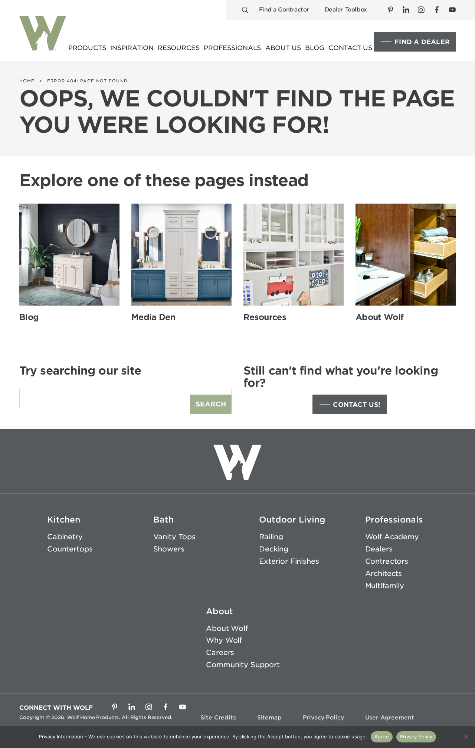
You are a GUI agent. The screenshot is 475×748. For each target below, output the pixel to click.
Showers (168, 549)
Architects (383, 573)
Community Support (243, 664)
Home (27, 80)
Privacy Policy (323, 717)
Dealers (379, 549)
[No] (465, 737)
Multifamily (384, 585)
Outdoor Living (292, 519)
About (219, 611)
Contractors (386, 561)
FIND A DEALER (422, 42)
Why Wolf (224, 640)
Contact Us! (356, 404)
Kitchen (63, 519)
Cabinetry (65, 537)
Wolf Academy (392, 537)
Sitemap (269, 717)
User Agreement (389, 717)
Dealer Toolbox (346, 9)
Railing (271, 537)
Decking (273, 549)
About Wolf (227, 628)
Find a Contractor (284, 9)
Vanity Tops (174, 537)
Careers (220, 652)
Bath (163, 519)
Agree (381, 736)
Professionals (394, 519)
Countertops (69, 549)
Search (211, 404)
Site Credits (218, 717)
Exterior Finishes (289, 561)
